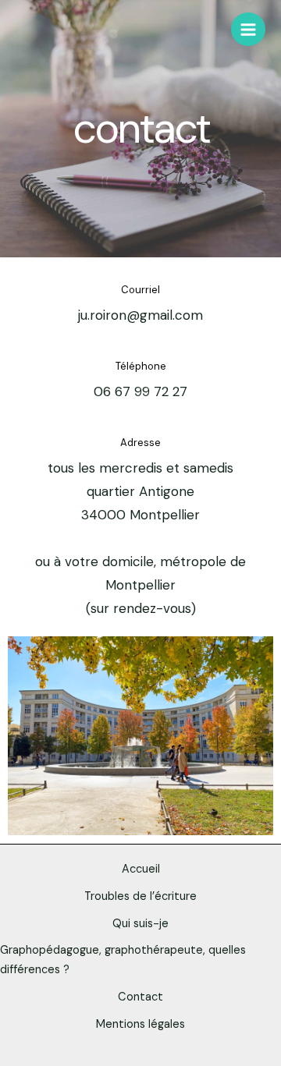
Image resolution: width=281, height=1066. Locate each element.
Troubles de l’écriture (140, 896)
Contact (140, 997)
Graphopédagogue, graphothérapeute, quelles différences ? (123, 960)
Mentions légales (140, 1024)
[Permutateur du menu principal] (248, 29)
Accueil (141, 869)
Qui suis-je (140, 923)
